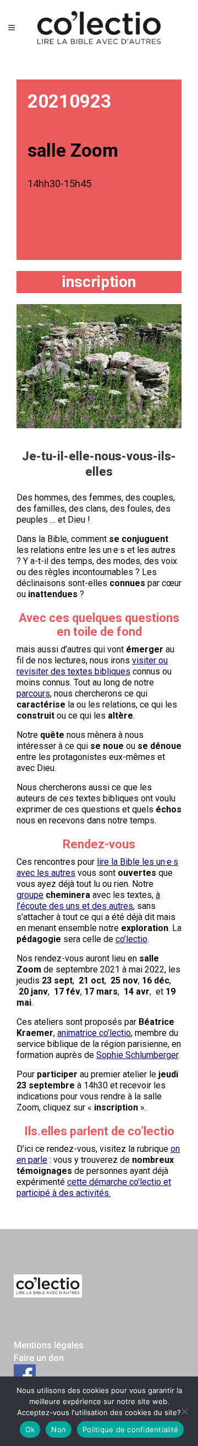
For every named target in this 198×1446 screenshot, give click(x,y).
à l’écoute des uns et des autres (88, 900)
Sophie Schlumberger (137, 1055)
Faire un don (39, 1358)
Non (58, 1429)
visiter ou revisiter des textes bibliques (92, 666)
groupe (29, 895)
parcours (33, 693)
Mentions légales (49, 1345)
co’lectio (131, 939)
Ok (30, 1429)
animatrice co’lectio (94, 1033)
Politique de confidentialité (130, 1429)
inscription (99, 282)
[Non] (184, 1411)
